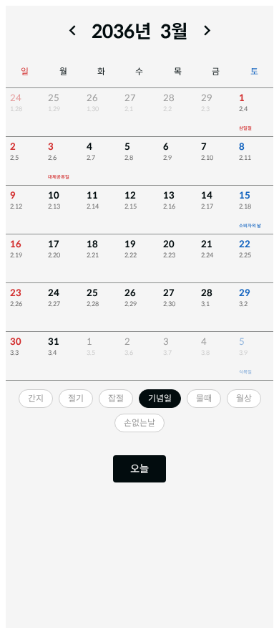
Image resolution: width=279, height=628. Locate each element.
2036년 (122, 32)
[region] (139, 234)
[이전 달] (72, 30)
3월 (174, 32)
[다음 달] (207, 30)
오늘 (139, 468)
